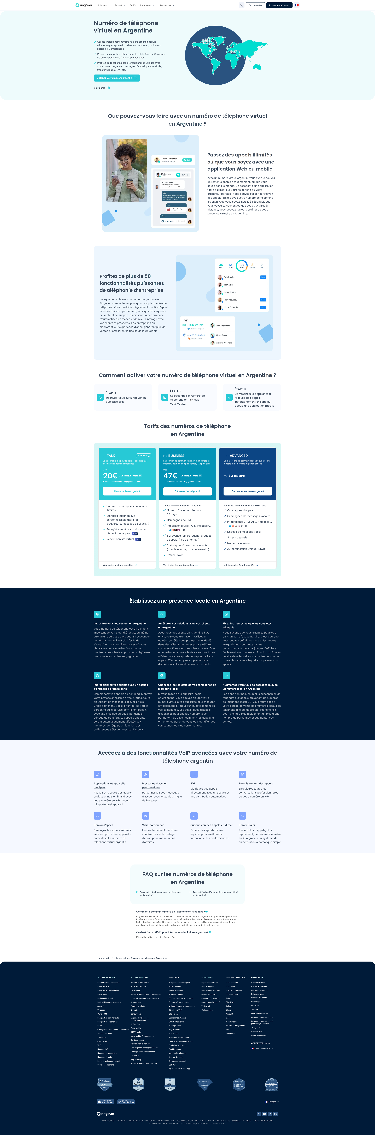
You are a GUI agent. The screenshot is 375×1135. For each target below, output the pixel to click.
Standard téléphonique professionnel (146, 994)
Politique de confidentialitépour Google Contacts (262, 1022)
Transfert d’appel (176, 994)
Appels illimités (175, 986)
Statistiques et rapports (178, 1045)
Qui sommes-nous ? (259, 990)
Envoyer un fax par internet (108, 1061)
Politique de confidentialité (262, 1017)
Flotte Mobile (136, 1028)
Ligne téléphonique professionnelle (145, 998)
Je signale (255, 1027)
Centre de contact (208, 994)
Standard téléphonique (210, 998)
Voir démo (99, 87)
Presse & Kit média (259, 998)
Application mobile (138, 986)
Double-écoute (175, 1049)
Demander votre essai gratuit (248, 491)
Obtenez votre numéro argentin (114, 77)
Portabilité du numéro (140, 982)
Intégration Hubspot (234, 990)
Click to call (174, 1014)
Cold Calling (102, 1041)
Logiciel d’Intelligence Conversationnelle (140, 1019)
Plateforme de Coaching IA (108, 982)
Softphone (101, 1037)
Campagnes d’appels (177, 1018)
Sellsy (228, 1006)
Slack (228, 1010)
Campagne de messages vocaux (144, 1048)
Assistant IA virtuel (105, 998)
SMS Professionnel (177, 1022)
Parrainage (255, 1001)
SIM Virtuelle (136, 1032)
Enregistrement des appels (256, 783)
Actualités (255, 1005)
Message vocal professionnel (143, 1052)
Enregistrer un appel (177, 1061)
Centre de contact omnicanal (181, 1041)
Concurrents (136, 1014)
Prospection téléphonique (108, 1022)
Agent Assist (102, 994)
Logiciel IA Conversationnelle (109, 1002)
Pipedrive (230, 1002)
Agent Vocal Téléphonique (108, 990)
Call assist (135, 1055)
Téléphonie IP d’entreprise (179, 982)
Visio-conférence (153, 825)
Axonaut (229, 1014)
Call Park (173, 1065)
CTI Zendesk (231, 986)
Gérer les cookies (258, 1035)
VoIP (99, 1045)
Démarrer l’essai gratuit (127, 491)
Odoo (228, 1018)
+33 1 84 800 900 (262, 1048)
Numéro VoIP (102, 1049)
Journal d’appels (175, 1057)
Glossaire (134, 1010)
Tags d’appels (174, 1029)
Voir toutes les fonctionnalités (118, 565)
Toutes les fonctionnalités (179, 1069)
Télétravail (205, 1006)
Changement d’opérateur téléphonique (113, 1029)
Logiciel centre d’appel (210, 990)
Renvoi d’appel (103, 825)
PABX (99, 1025)
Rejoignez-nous (257, 994)
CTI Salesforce (232, 982)
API (227, 1029)
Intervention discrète (177, 1053)
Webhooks (230, 1033)
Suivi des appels (137, 1040)
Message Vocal (175, 1025)
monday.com (231, 1022)
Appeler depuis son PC (210, 1002)
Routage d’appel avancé (179, 1002)
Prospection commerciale (108, 1018)
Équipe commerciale (209, 982)
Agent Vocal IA (103, 986)
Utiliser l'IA (135, 1024)
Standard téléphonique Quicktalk (144, 1063)
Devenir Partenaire (259, 986)
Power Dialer (247, 825)
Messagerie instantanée (179, 1037)
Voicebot (101, 1010)
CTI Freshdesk (232, 994)
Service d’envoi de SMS (140, 1044)
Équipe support (207, 986)
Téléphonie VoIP (175, 1010)
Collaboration (207, 1010)
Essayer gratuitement (279, 5)
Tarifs (133, 5)
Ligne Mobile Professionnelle (142, 1036)
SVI (192, 783)
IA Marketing (136, 1002)
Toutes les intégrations (235, 1025)
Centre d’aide (256, 1031)
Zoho (228, 998)
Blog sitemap (136, 1059)
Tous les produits (138, 1006)
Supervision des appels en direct (211, 825)
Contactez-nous (258, 982)
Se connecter (255, 5)
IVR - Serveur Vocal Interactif (181, 998)
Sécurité (254, 1009)
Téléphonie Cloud (104, 1033)
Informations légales (259, 1013)
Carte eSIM (102, 1014)
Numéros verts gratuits (106, 1053)
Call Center (135, 990)
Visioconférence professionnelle (182, 1006)
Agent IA (100, 1006)
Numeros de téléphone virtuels (113, 958)
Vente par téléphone (105, 1065)
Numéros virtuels (104, 1057)
